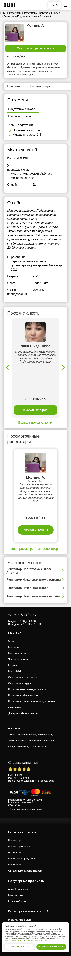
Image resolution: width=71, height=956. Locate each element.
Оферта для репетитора (23, 677)
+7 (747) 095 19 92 (22, 615)
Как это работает (18, 652)
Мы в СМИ (14, 671)
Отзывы (12, 665)
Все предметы (16, 852)
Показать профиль (35, 410)
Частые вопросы (18, 659)
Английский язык (18, 889)
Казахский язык (17, 901)
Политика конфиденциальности (27, 689)
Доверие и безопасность (23, 713)
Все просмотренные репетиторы (35, 549)
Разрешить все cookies (51, 947)
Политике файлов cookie (37, 940)
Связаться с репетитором (35, 48)
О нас (11, 640)
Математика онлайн (20, 919)
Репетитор (14, 840)
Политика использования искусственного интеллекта (32, 704)
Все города (14, 864)
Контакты (13, 646)
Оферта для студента (21, 683)
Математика (15, 895)
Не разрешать (19, 947)
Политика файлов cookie (23, 695)
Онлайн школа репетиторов (25, 870)
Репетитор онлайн (19, 846)
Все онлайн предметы (21, 858)
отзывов (26, 780)
